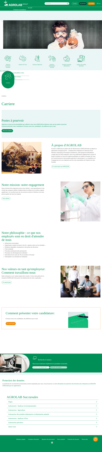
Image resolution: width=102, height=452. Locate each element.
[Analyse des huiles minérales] (81, 58)
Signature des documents (48, 439)
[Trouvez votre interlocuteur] (95, 439)
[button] (52, 402)
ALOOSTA (83, 3)
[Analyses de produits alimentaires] (66, 58)
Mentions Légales (20, 439)
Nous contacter (61, 439)
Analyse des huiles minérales (81, 65)
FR (98, 3)
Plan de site (85, 439)
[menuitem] (30, 7)
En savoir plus (7, 282)
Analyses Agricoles (37, 64)
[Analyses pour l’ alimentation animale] (52, 58)
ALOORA (91, 3)
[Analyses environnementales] (8, 58)
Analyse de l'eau (23, 64)
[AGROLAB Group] (16, 6)
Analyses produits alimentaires (66, 65)
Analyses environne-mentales (8, 66)
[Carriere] (8, 77)
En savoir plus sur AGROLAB (60, 166)
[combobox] (56, 3)
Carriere (8, 82)
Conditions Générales (33, 439)
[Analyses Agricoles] (37, 58)
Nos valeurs (6, 198)
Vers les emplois (7, 130)
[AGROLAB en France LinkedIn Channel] (52, 442)
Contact (75, 3)
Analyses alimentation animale (52, 66)
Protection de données (73, 439)
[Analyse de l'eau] (22, 58)
